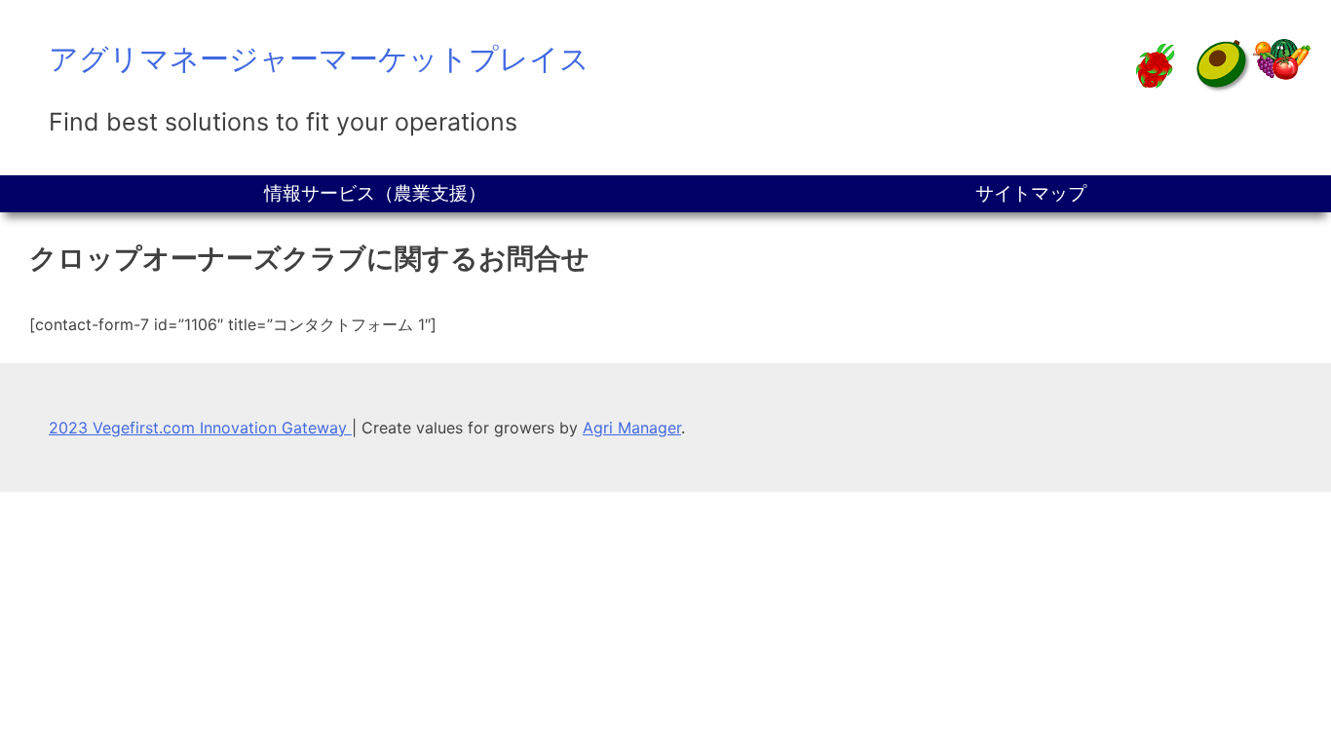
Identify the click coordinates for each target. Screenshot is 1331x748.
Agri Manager (632, 427)
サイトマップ (1030, 193)
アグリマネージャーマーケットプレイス (319, 58)
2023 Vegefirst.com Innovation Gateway (200, 427)
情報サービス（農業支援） (375, 193)
